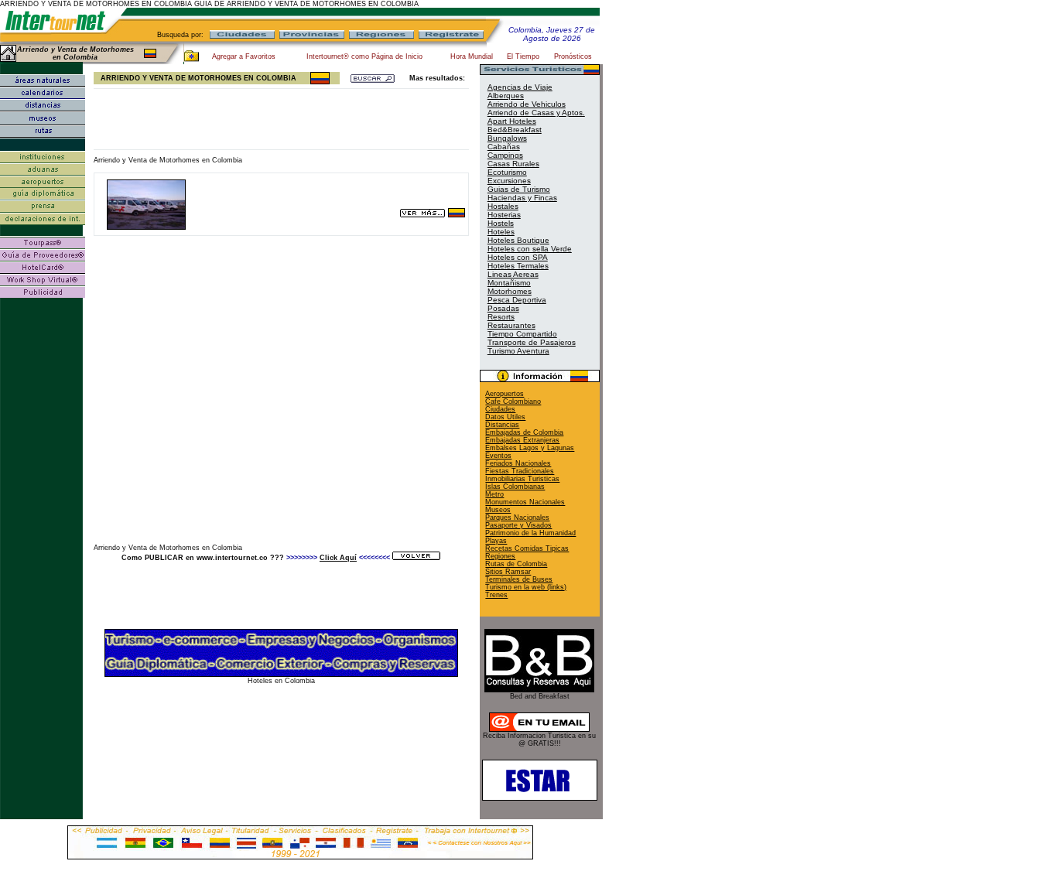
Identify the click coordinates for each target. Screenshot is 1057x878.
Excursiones (509, 180)
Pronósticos (573, 56)
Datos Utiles (505, 417)
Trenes (496, 595)
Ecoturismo (507, 172)
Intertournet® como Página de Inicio (364, 56)
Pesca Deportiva (516, 300)
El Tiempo (523, 56)
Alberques (505, 95)
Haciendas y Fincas (522, 197)
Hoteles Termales (518, 265)
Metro (494, 494)
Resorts (501, 317)
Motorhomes (509, 291)
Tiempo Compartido (522, 334)
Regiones (500, 556)
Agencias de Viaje (519, 87)
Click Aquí (338, 558)
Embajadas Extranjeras (522, 440)
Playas (496, 541)
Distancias (502, 425)
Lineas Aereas (513, 274)
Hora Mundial (471, 56)
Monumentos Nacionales (525, 502)
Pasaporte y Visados (518, 525)
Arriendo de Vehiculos (526, 104)
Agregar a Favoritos (243, 56)
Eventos (498, 455)
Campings (505, 155)
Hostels (500, 223)
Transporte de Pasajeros (531, 342)
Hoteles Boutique (518, 240)
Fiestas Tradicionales (519, 471)
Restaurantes (511, 325)
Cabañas (503, 146)
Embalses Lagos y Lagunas (529, 448)
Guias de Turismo (518, 189)
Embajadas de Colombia (524, 432)
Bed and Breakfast (540, 696)
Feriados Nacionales (518, 463)
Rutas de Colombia (516, 564)
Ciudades (500, 409)
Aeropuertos (504, 394)
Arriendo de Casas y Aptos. (536, 112)
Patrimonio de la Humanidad (530, 533)
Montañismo (509, 282)
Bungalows (507, 138)
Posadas (503, 308)
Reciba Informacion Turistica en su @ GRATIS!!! (539, 739)
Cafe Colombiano (513, 401)
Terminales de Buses (518, 579)
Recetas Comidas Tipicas (527, 548)
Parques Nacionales (517, 517)
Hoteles (501, 231)
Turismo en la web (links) (525, 587)
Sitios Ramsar (508, 572)
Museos (498, 510)
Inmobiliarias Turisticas (522, 479)
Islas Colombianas (515, 486)
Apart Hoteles (511, 121)
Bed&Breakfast (514, 129)
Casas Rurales (513, 163)
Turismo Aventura (518, 351)
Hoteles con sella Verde (529, 248)
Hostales (502, 206)
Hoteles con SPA (517, 257)
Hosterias (504, 214)
